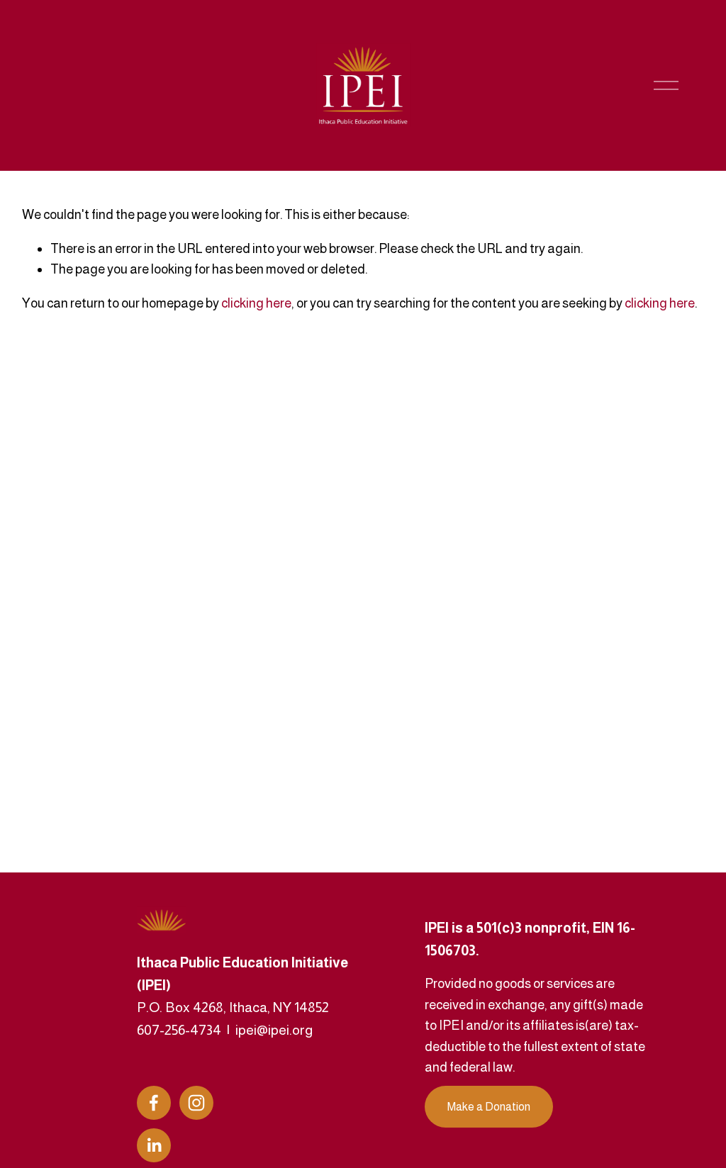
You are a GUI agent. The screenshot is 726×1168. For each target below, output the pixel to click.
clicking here (256, 303)
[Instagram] (196, 1103)
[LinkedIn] (154, 1145)
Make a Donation (488, 1107)
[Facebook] (154, 1103)
